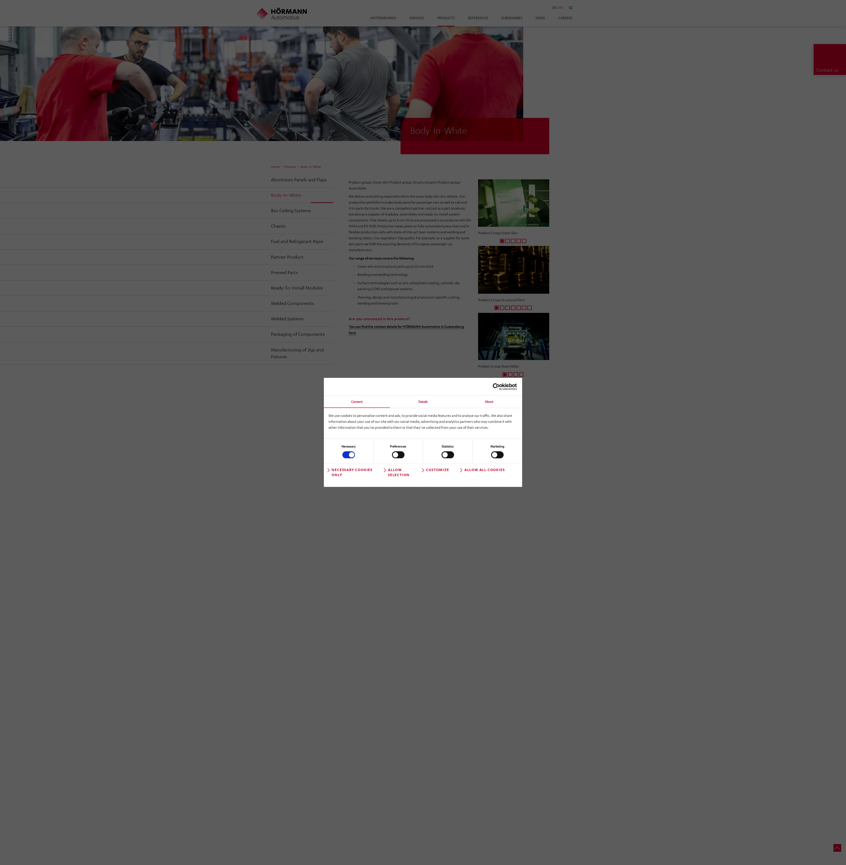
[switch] (398, 454)
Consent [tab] (357, 401)
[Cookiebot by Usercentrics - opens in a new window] (497, 386)
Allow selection (399, 472)
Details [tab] (423, 401)
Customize (437, 470)
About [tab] (489, 401)
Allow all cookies (484, 470)
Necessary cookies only (352, 472)
